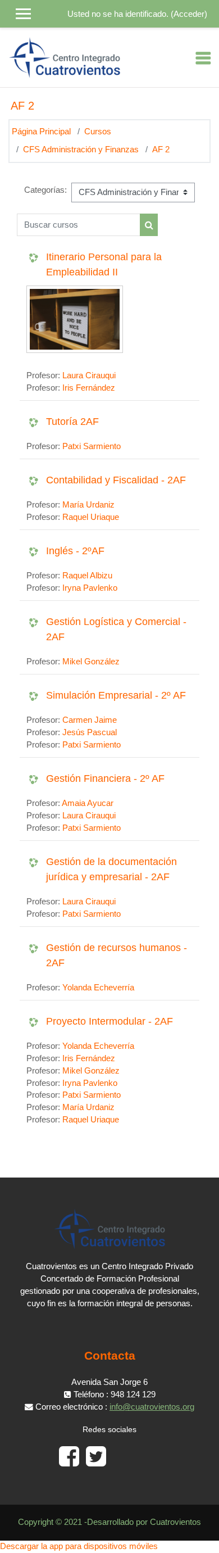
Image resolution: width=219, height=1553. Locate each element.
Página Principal (41, 131)
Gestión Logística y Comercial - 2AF (116, 629)
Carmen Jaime (89, 720)
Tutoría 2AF (72, 421)
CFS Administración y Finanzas (81, 149)
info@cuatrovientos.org (152, 1406)
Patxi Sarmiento (91, 446)
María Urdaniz (88, 504)
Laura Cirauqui (89, 375)
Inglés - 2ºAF (75, 550)
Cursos (97, 131)
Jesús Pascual (89, 732)
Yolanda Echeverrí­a (98, 987)
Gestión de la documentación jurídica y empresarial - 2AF (111, 869)
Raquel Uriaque (90, 517)
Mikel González (91, 661)
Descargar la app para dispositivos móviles (79, 1546)
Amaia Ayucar (87, 803)
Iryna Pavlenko (89, 587)
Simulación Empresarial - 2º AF (116, 695)
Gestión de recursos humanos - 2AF (116, 955)
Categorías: (45, 189)
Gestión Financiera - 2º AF (105, 778)
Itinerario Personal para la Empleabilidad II (104, 264)
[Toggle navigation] (203, 57)
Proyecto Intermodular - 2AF (109, 1021)
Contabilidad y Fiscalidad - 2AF (116, 480)
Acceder (189, 14)
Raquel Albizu (87, 575)
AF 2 (161, 149)
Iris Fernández (88, 387)
